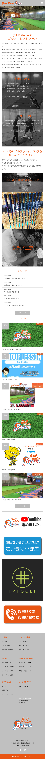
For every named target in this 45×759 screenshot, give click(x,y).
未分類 (39, 353)
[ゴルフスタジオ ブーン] (22, 735)
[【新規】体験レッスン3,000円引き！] (22, 395)
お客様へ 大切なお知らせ (9, 470)
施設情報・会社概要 (7, 649)
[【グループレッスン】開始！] (22, 365)
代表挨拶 (4, 641)
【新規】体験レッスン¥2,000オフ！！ (13, 500)
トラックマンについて (25, 645)
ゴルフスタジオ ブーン (26, 756)
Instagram (24, 749)
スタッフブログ (37, 386)
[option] (22, 18)
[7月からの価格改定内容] (22, 425)
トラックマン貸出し (24, 649)
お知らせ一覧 (22, 312)
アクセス (4, 686)
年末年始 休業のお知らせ (13, 285)
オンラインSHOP (24, 686)
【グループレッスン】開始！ (10, 379)
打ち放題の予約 (6, 663)
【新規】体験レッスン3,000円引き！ (12, 409)
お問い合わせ (6, 690)
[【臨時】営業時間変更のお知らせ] (22, 335)
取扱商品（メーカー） (25, 667)
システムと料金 (23, 641)
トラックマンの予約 (7, 675)
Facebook (20, 749)
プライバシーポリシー (8, 694)
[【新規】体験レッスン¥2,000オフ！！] (22, 485)
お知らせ (39, 323)
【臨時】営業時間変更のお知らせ (11, 349)
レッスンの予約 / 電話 (8, 667)
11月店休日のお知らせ (11, 292)
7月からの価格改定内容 (8, 439)
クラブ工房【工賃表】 (25, 663)
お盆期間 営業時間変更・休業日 (15, 278)
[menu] (42, 3)
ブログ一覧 (22, 506)
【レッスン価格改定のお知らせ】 (15, 305)
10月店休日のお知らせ (11, 299)
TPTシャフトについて (25, 671)
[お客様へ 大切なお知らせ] (22, 455)
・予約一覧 (22, 702)
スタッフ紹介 (6, 645)
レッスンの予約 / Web (8, 671)
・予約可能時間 (23, 700)
